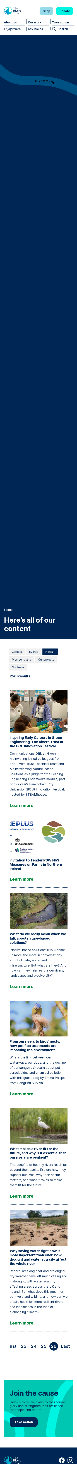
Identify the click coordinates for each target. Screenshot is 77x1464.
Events (33, 651)
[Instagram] (70, 1462)
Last (66, 1347)
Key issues (35, 29)
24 (34, 1346)
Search (63, 29)
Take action (60, 22)
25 (43, 1346)
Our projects (46, 659)
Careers (17, 651)
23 (24, 1346)
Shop (46, 11)
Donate (64, 11)
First (12, 1347)
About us (10, 22)
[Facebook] (62, 1462)
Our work (34, 22)
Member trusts (21, 659)
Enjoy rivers (12, 29)
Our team (18, 667)
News (49, 651)
